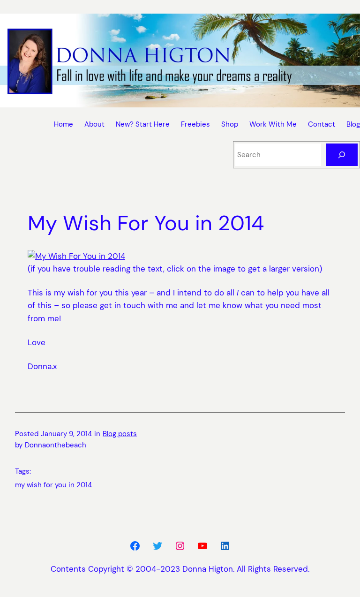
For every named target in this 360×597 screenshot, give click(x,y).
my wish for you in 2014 (53, 485)
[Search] (342, 155)
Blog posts (120, 433)
